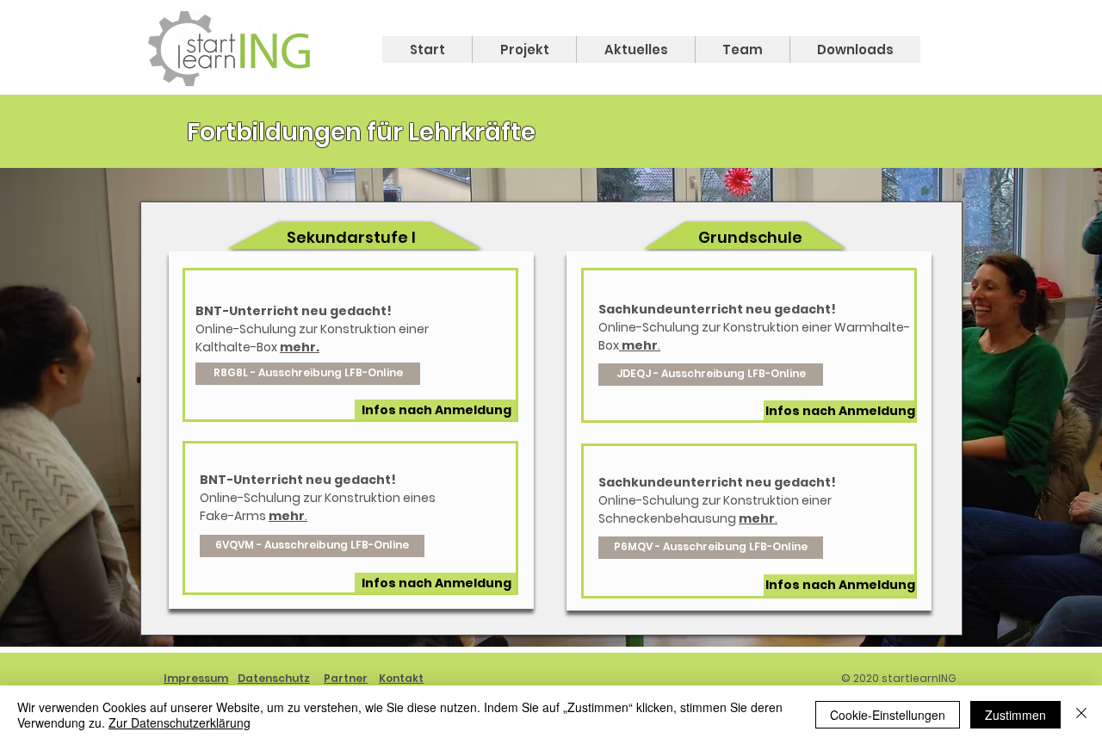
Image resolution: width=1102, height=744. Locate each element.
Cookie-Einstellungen (887, 714)
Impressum (196, 678)
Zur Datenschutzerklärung (179, 722)
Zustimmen (1015, 714)
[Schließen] (1081, 714)
